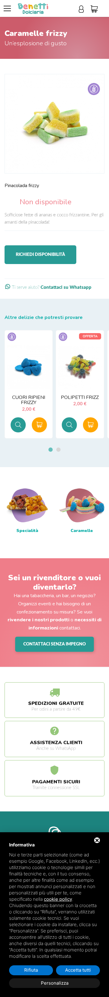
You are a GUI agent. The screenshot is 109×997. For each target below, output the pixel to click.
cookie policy (58, 899)
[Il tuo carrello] (96, 9)
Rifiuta (31, 970)
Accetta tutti (78, 970)
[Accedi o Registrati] (83, 9)
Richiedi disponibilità (40, 255)
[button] (50, 450)
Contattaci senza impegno (54, 644)
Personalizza (54, 983)
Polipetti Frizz (80, 397)
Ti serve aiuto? (51, 287)
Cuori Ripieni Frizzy (28, 400)
